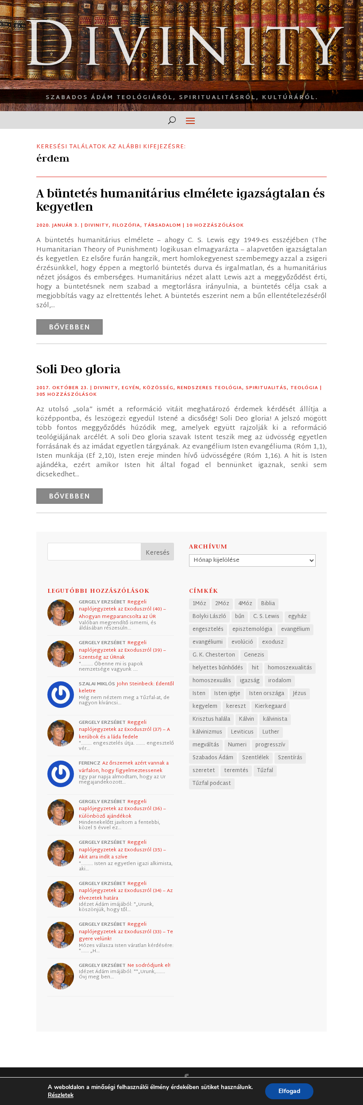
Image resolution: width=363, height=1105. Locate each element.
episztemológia (252, 629)
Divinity (97, 225)
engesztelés (208, 629)
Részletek (60, 1095)
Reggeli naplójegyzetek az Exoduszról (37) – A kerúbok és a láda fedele (124, 730)
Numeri (237, 745)
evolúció (242, 642)
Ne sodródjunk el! (148, 965)
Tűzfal (265, 771)
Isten (199, 694)
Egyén (130, 388)
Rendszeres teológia (209, 388)
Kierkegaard (270, 706)
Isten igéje (227, 694)
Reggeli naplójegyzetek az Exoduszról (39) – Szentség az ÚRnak (122, 650)
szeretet (204, 771)
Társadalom (162, 225)
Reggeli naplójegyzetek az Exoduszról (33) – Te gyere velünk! (126, 931)
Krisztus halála (211, 719)
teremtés (236, 771)
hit (255, 668)
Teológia (304, 388)
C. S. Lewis (266, 617)
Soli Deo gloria (78, 369)
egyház (297, 617)
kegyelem (205, 706)
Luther (271, 732)
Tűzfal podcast (212, 783)
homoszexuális (212, 681)
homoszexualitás (290, 668)
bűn (239, 617)
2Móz (222, 604)
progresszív (270, 745)
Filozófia (126, 225)
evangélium (295, 629)
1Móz (199, 604)
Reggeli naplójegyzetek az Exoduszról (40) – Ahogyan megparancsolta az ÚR (122, 609)
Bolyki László (209, 617)
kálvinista (275, 719)
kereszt (236, 706)
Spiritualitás (266, 388)
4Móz (245, 604)
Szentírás (290, 758)
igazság (249, 681)
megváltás (206, 745)
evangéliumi (208, 642)
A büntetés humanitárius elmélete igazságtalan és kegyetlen (180, 199)
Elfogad (289, 1091)
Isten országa (266, 694)
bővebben (69, 328)
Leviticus (242, 732)
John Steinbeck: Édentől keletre (126, 688)
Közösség (158, 388)
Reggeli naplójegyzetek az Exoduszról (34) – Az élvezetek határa (126, 891)
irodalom (279, 681)
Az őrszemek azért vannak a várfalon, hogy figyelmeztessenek (124, 767)
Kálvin (246, 719)
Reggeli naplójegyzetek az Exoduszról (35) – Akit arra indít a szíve (122, 850)
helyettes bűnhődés (218, 668)
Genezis (254, 655)
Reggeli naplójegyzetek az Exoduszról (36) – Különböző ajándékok (122, 809)
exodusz (273, 642)
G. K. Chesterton (214, 655)
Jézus (299, 694)
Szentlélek (255, 758)
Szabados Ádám (213, 758)
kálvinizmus (207, 732)
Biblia (268, 604)
